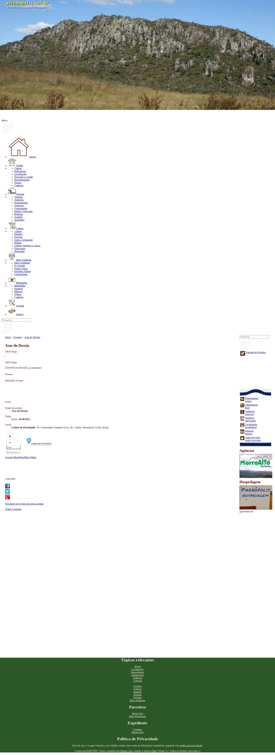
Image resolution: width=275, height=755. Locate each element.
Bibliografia (138, 732)
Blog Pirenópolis (137, 716)
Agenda (18, 217)
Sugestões (19, 220)
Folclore (18, 237)
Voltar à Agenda (13, 509)
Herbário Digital (22, 271)
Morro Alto (137, 713)
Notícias (137, 689)
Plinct (154, 751)
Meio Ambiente (24, 260)
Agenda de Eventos (256, 352)
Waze (21, 457)
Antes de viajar (253, 439)
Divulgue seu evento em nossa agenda (24, 503)
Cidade (19, 165)
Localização (20, 174)
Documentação (21, 179)
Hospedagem (21, 202)
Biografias (19, 251)
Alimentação (137, 675)
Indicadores (20, 171)
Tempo (17, 182)
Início (8, 337)
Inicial (32, 157)
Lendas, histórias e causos (27, 245)
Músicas (18, 291)
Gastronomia (20, 208)
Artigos (19, 314)
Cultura (19, 228)
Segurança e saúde (23, 177)
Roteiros (18, 214)
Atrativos (19, 199)
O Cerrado (19, 265)
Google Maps (12, 457)
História (18, 234)
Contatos (137, 729)
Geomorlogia (21, 274)
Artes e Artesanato (23, 240)
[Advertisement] (63, 389)
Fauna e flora (21, 268)
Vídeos (17, 294)
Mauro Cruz (126, 751)
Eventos (18, 337)
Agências (19, 205)
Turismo (20, 194)
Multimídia (21, 283)
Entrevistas (19, 248)
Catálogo (18, 185)
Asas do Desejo (32, 337)
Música (18, 242)
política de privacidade (191, 745)
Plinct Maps (30, 457)
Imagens (18, 288)
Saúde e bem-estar (23, 211)
